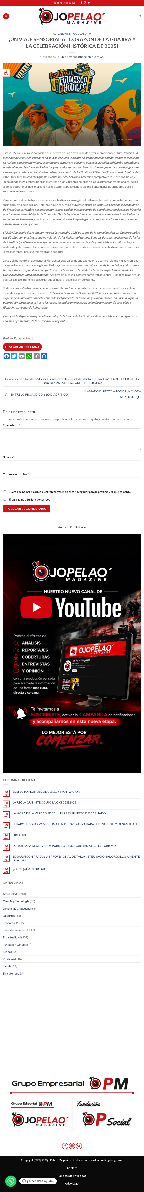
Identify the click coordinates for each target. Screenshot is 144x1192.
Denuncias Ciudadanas (17, 908)
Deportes (9, 915)
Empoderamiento (80, 34)
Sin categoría (11, 973)
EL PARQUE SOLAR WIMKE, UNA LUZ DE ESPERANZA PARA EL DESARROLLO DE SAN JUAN (75, 824)
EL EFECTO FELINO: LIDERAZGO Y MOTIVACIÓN (46, 791)
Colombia (86, 378)
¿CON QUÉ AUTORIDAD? (30, 869)
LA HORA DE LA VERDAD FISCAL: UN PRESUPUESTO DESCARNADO (59, 813)
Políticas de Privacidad (72, 1175)
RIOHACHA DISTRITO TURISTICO (83, 382)
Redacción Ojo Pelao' (91, 57)
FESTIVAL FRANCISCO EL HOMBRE (111, 378)
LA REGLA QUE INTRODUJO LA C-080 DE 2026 (44, 802)
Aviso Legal (72, 1183)
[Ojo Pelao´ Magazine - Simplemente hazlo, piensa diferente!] (72, 16)
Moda (7, 951)
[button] (10, 1181)
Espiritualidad (12, 937)
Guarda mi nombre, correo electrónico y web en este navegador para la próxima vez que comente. (69, 491)
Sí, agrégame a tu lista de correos (29, 499)
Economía (9, 923)
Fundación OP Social (16, 944)
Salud (6, 966)
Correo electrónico (15, 474)
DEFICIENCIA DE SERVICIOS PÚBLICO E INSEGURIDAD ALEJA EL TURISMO (64, 845)
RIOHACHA (56, 382)
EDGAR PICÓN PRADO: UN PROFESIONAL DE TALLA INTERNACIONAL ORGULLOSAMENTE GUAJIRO (76, 858)
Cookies (72, 1168)
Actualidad (60, 34)
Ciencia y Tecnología (16, 901)
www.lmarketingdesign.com (105, 1160)
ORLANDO (20, 835)
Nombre (8, 457)
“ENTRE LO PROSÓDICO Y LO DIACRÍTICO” (39, 394)
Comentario (11, 425)
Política (8, 959)
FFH (133, 378)
